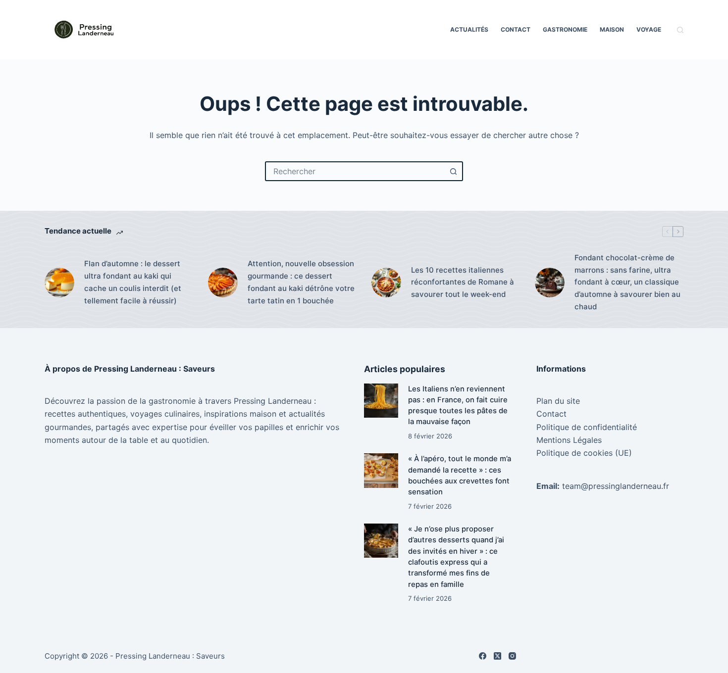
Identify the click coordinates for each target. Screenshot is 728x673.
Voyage (648, 29)
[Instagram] (512, 656)
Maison (612, 29)
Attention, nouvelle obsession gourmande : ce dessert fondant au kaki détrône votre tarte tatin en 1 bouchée (301, 282)
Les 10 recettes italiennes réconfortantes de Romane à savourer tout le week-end (462, 282)
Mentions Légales (569, 440)
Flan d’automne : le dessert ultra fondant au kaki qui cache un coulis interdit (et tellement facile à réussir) (132, 282)
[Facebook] (482, 656)
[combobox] (355, 171)
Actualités (469, 29)
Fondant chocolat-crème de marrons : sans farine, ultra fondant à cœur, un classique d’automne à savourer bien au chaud (627, 282)
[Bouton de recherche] (453, 171)
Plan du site (558, 401)
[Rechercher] (680, 30)
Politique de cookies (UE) (584, 453)
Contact (515, 29)
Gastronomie (565, 29)
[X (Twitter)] (497, 656)
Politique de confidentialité (586, 427)
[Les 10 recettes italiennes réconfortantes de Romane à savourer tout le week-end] (386, 282)
